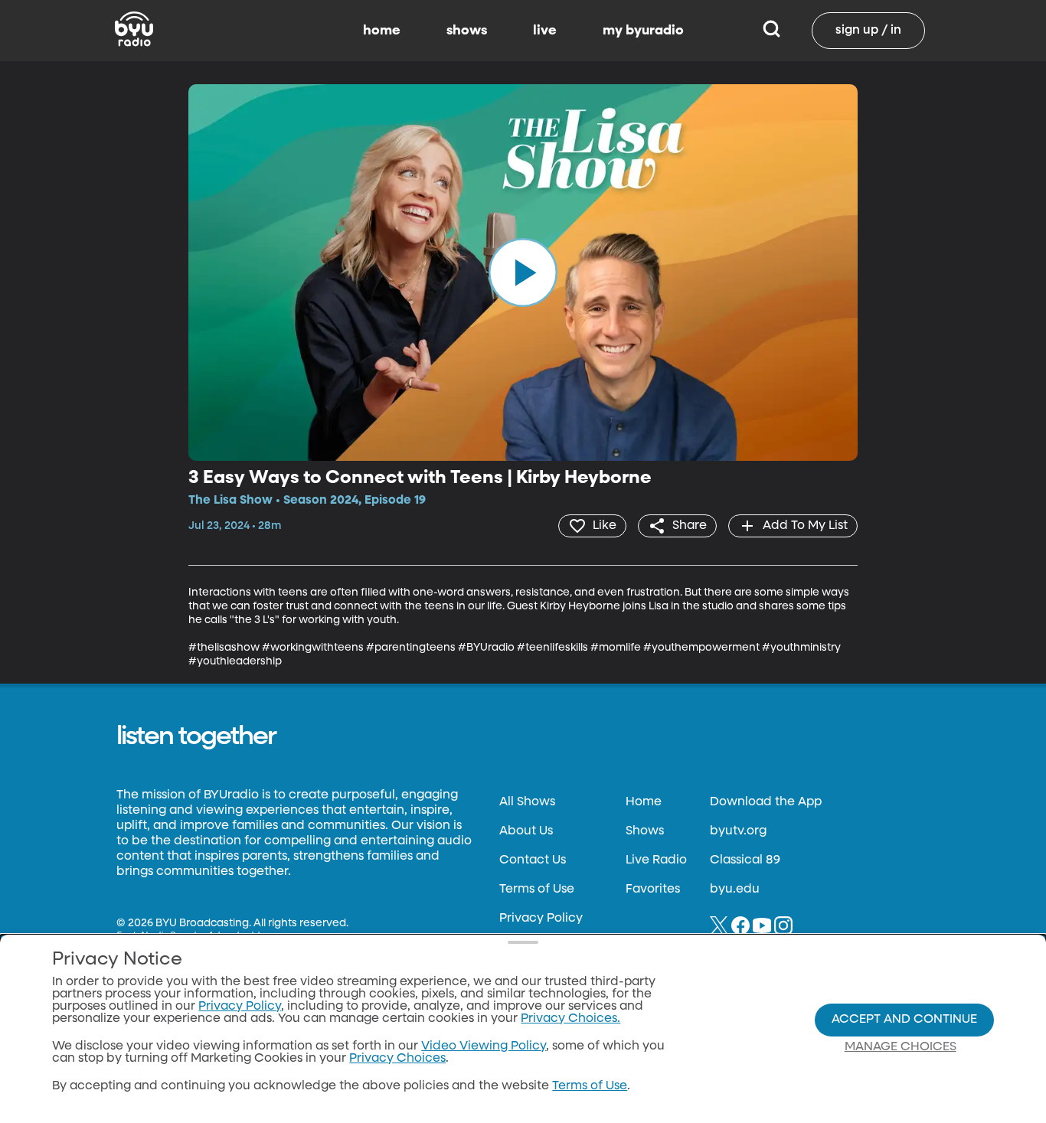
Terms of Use (536, 889)
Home (644, 802)
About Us (526, 831)
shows (466, 31)
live (545, 31)
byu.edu (735, 889)
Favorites (653, 889)
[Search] (771, 30)
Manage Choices (900, 1047)
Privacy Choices (397, 1059)
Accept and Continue (904, 1020)
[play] (523, 272)
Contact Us (532, 860)
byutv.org (738, 831)
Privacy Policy (541, 918)
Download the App (766, 802)
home (381, 31)
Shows (645, 831)
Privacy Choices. (570, 1019)
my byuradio (643, 31)
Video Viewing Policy (483, 1046)
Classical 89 (745, 860)
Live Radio (656, 860)
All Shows (527, 802)
